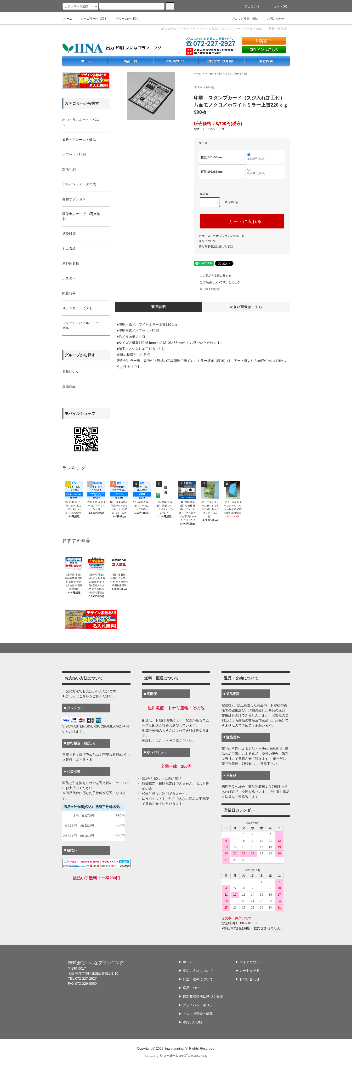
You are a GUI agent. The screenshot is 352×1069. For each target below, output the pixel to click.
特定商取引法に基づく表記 (216, 246)
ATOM (197, 1022)
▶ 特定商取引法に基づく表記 (200, 996)
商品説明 (158, 307)
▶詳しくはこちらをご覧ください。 (89, 696)
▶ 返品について (190, 988)
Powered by (152, 1056)
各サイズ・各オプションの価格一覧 (222, 236)
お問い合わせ (275, 18)
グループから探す (127, 18)
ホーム (67, 18)
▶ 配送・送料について (195, 979)
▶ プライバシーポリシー (197, 1005)
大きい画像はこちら (246, 307)
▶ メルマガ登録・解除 (195, 1014)
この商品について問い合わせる (220, 282)
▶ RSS (183, 1022)
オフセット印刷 (213, 73)
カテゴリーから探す (94, 18)
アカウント (253, 6)
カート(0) (280, 6)
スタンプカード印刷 (236, 73)
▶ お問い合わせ (247, 979)
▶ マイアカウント (249, 962)
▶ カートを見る (247, 970)
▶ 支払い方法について (195, 970)
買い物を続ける (210, 289)
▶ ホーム (185, 962)
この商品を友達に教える (215, 275)
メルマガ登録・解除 (245, 18)
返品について (207, 241)
